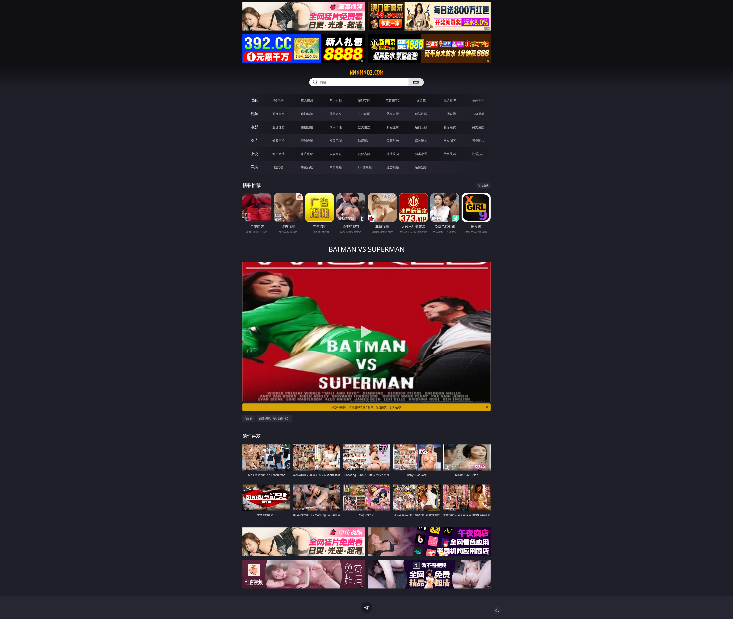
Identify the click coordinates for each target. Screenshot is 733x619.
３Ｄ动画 (364, 114)
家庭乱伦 (307, 154)
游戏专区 (364, 100)
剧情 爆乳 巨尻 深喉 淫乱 (274, 418)
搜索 (416, 82)
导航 (254, 167)
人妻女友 (335, 154)
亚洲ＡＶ (278, 114)
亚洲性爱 (278, 127)
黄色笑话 (450, 154)
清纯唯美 (421, 140)
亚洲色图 (307, 140)
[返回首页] (497, 610)
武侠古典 (364, 154)
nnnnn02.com (367, 72)
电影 (254, 127)
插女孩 (278, 167)
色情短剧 (421, 167)
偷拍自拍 (307, 127)
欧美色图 (335, 140)
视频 (254, 113)
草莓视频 (335, 167)
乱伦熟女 (450, 127)
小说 (254, 153)
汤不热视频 (364, 167)
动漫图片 (364, 140)
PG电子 (278, 100)
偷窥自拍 (278, 140)
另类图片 (478, 140)
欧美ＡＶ (335, 114)
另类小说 (421, 154)
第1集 (248, 418)
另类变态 (478, 127)
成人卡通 (335, 127)
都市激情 (278, 154)
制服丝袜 (393, 127)
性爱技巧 (478, 154)
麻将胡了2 (393, 100)
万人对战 (335, 100)
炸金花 (421, 100)
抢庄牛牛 (478, 100)
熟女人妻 (393, 114)
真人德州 (307, 100)
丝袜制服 (421, 114)
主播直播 (450, 114)
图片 (254, 140)
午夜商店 (307, 167)
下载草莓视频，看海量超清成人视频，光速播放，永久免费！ (366, 407)
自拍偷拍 (307, 114)
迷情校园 (393, 154)
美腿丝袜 (393, 140)
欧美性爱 (364, 127)
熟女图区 (450, 140)
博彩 (254, 100)
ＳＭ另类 (478, 114)
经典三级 (421, 127)
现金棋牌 (450, 100)
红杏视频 (393, 167)
